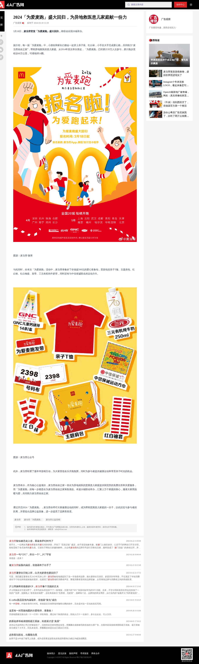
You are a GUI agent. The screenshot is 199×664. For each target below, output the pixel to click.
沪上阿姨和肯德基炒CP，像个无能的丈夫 (34, 586)
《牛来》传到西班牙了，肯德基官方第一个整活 (176, 104)
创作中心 (180, 4)
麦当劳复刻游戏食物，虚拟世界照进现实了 (176, 73)
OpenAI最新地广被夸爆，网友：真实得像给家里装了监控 (176, 94)
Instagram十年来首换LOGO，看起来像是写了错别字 (176, 84)
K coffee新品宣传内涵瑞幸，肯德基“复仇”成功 (33, 600)
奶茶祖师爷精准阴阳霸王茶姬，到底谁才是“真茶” (34, 621)
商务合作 (95, 653)
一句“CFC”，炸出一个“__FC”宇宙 (30, 554)
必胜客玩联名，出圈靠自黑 (23, 635)
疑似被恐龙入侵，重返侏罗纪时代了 (31, 541)
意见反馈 (62, 653)
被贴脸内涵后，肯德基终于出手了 (30, 565)
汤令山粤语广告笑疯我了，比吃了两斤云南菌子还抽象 (176, 114)
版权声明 (73, 653)
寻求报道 (84, 653)
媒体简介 (51, 653)
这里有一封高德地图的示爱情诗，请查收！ (31, 610)
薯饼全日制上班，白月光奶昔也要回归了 (33, 573)
